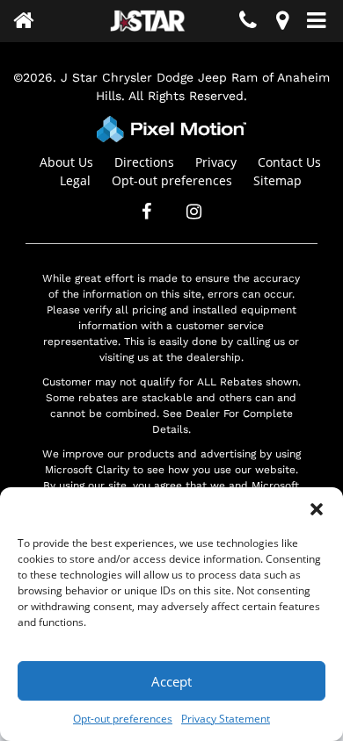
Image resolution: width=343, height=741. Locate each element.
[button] (316, 509)
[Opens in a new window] (282, 23)
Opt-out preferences (122, 718)
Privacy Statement (225, 718)
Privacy (216, 162)
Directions (144, 162)
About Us (66, 162)
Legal (75, 180)
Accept (171, 681)
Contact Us (289, 162)
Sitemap (277, 180)
